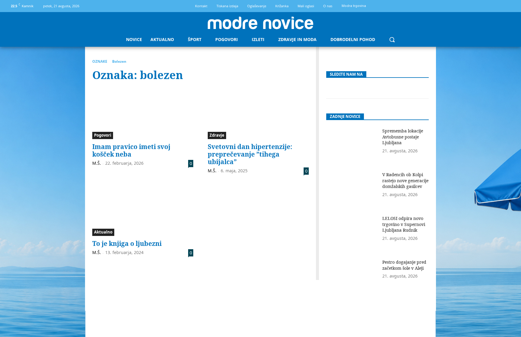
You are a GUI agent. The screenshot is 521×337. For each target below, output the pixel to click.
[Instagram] (511, 6)
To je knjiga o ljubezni (127, 243)
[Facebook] (500, 6)
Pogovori (102, 135)
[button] (392, 39)
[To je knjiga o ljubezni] (142, 211)
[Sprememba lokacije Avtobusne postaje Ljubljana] (351, 146)
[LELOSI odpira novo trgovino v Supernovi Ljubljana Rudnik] (351, 233)
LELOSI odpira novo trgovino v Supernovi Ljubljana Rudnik (403, 224)
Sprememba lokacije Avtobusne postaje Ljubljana (402, 136)
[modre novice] (260, 23)
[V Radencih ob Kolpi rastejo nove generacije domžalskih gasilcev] (351, 190)
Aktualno (103, 232)
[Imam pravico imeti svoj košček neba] (142, 113)
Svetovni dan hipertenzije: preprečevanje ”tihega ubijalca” (250, 154)
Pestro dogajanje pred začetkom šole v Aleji (404, 265)
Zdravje (217, 135)
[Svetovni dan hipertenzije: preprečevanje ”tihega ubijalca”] (258, 113)
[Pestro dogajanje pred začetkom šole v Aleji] (351, 277)
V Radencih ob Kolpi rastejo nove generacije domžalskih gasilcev (405, 180)
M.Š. (96, 163)
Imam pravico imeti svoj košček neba (131, 150)
